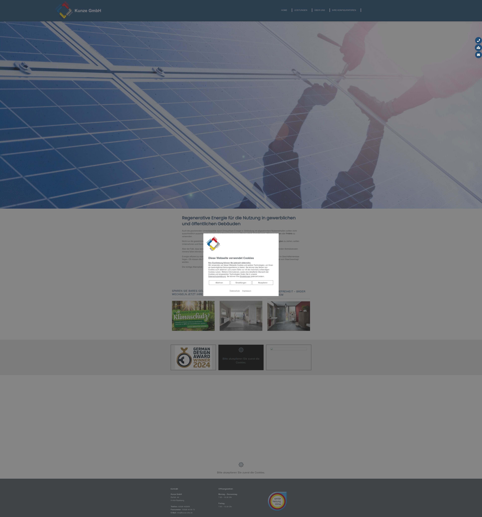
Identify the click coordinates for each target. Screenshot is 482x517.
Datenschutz (235, 290)
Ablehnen (219, 282)
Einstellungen (241, 282)
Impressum (246, 290)
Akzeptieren (262, 282)
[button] (478, 40)
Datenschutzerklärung (217, 276)
